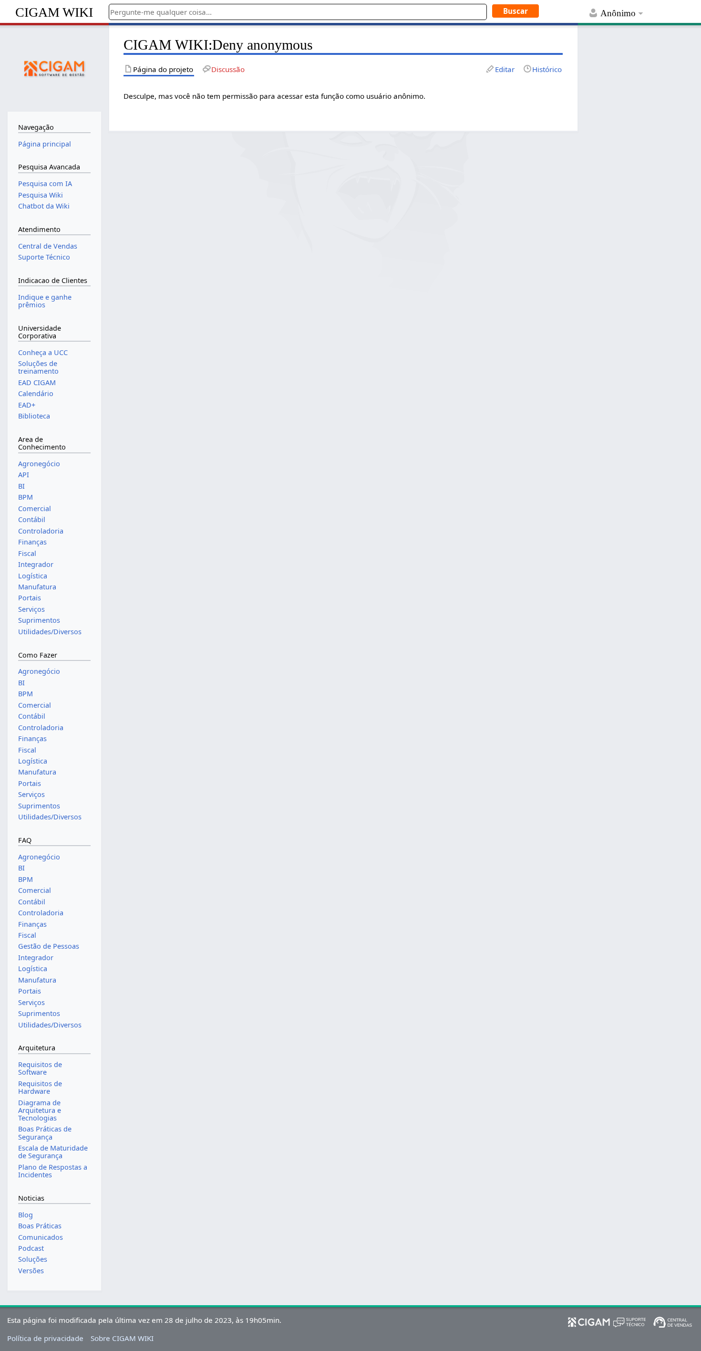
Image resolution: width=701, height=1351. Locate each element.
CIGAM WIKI (54, 12)
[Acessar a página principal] (54, 67)
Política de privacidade (45, 1338)
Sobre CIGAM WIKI (122, 1338)
